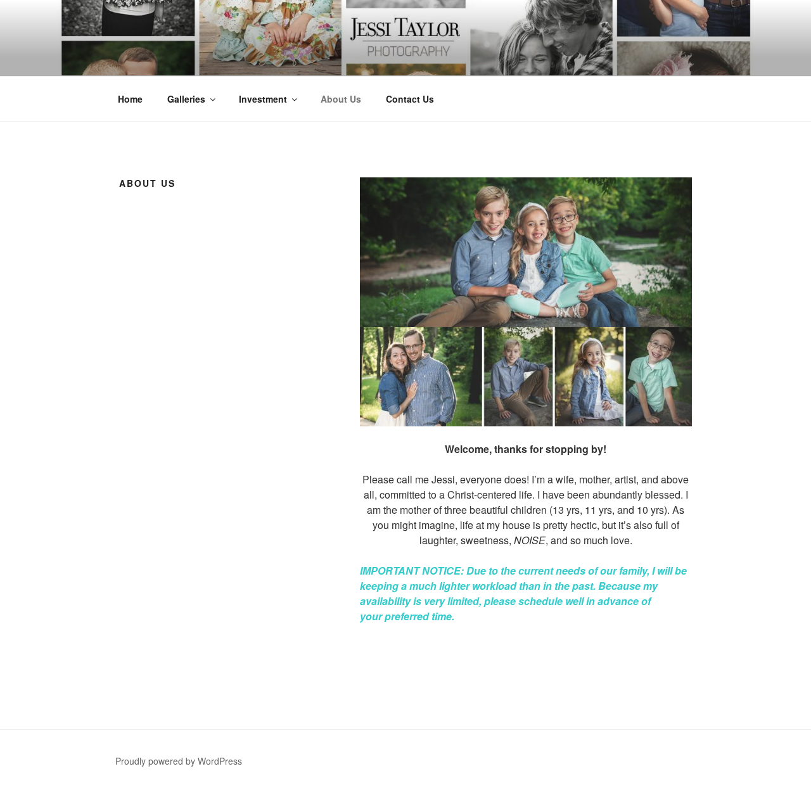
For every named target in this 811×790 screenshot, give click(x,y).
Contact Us (410, 98)
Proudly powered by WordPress (178, 761)
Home (130, 98)
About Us (341, 98)
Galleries (186, 98)
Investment (263, 98)
